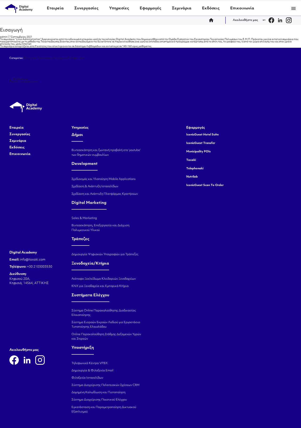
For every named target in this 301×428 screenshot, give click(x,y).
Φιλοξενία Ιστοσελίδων (87, 377)
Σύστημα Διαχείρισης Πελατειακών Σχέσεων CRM (105, 385)
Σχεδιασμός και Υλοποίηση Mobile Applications (103, 179)
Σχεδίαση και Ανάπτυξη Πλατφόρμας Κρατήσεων (104, 194)
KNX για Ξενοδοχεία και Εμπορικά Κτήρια (100, 286)
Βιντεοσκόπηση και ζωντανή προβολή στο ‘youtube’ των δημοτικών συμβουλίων (105, 152)
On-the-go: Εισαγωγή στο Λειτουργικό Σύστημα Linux (54, 58)
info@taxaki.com (32, 259)
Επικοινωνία (242, 8)
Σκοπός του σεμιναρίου (24, 81)
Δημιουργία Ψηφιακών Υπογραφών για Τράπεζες (104, 254)
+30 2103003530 (39, 266)
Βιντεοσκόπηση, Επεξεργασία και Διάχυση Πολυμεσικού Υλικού (100, 227)
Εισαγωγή (11, 30)
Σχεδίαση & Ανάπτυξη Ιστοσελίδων (94, 186)
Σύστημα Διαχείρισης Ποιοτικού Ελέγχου (99, 399)
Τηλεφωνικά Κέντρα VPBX (89, 363)
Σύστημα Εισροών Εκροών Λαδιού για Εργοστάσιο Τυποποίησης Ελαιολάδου (105, 324)
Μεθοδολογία (18, 79)
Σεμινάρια (181, 8)
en (264, 20)
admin (4, 37)
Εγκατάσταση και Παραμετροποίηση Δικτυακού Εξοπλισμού (103, 409)
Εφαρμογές (150, 8)
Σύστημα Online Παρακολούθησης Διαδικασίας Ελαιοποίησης (103, 313)
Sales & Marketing (84, 218)
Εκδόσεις (211, 8)
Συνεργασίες (86, 8)
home (212, 20)
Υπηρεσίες (119, 8)
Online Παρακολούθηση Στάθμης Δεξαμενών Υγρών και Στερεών (106, 336)
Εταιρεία (55, 8)
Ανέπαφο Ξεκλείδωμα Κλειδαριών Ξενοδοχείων (103, 278)
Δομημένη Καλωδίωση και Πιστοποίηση (98, 392)
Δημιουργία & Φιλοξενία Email (92, 370)
